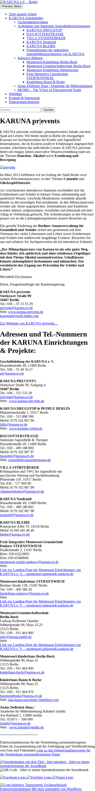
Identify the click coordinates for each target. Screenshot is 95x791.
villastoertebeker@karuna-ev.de (22, 491)
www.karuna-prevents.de (25, 312)
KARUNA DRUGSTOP (44, 30)
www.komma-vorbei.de (25, 428)
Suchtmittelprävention (33, 22)
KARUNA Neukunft (41, 42)
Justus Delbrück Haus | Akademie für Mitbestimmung (55, 86)
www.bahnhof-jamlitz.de (26, 727)
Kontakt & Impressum (24, 98)
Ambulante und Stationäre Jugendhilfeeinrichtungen (54, 26)
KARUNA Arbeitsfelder (26, 18)
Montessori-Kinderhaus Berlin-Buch (52, 62)
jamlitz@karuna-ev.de (15, 723)
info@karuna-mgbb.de (16, 637)
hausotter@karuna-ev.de (17, 456)
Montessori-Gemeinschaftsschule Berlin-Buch (59, 66)
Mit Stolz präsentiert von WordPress (56, 789)
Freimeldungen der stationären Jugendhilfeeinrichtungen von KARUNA (55, 52)
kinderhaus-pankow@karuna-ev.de (24, 593)
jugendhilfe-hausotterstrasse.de (29, 460)
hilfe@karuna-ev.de (13, 424)
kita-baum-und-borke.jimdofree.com (33, 700)
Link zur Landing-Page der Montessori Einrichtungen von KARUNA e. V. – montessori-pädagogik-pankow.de (40, 572)
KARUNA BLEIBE (41, 46)
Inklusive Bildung (30, 58)
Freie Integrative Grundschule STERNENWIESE (47, 76)
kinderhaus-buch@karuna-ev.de (22, 672)
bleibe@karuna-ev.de (15, 534)
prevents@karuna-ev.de (16, 308)
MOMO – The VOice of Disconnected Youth (49, 90)
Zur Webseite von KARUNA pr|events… (29, 323)
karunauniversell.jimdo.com (19, 316)
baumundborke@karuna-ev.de (21, 696)
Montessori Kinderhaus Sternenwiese (52, 70)
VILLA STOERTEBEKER (46, 38)
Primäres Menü (11, 6)
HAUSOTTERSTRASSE (45, 34)
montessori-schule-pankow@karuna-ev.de (29, 562)
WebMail (15, 94)
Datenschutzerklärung (24, 102)
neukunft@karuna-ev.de (17, 515)
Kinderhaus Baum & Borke (46, 82)
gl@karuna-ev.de (12, 373)
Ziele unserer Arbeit (22, 14)
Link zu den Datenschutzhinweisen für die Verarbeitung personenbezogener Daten (45, 752)
